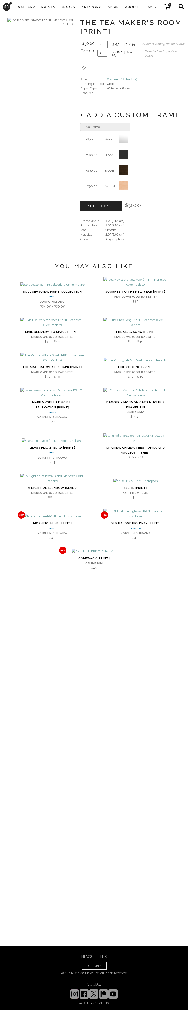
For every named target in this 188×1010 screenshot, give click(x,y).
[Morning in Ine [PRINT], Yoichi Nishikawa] (52, 516)
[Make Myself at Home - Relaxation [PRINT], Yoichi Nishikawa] (52, 393)
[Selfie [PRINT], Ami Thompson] (135, 481)
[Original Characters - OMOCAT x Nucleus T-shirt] (135, 438)
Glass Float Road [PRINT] (52, 447)
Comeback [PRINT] (94, 558)
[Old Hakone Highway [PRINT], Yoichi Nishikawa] (135, 514)
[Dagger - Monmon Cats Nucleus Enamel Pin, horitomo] (135, 393)
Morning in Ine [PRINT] (52, 523)
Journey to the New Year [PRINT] (135, 291)
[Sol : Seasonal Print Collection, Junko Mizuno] (52, 284)
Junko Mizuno (52, 301)
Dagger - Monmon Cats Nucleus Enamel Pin (135, 405)
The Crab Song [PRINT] (135, 332)
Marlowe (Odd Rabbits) (122, 79)
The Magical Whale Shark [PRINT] (52, 367)
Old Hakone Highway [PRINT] (136, 523)
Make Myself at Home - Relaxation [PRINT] (52, 405)
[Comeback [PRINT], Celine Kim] (94, 551)
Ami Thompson (136, 493)
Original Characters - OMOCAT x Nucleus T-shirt (135, 450)
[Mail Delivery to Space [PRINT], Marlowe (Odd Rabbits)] (52, 323)
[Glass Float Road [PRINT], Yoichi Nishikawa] (52, 440)
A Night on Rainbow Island (52, 488)
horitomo (136, 412)
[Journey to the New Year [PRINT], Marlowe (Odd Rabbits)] (135, 282)
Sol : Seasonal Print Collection (52, 291)
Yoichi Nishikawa (52, 417)
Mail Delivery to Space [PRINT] (52, 332)
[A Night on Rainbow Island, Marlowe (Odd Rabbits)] (52, 479)
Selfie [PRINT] (135, 488)
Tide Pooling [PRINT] (135, 367)
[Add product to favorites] (84, 67)
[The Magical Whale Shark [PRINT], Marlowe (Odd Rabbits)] (52, 358)
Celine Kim (94, 563)
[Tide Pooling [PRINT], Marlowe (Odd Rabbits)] (135, 360)
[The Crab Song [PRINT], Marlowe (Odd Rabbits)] (135, 323)
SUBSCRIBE (94, 965)
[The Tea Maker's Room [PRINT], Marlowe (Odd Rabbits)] (40, 22)
